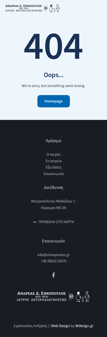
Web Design (60, 326)
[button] (101, 8)
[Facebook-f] (53, 275)
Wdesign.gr (84, 326)
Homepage (53, 101)
